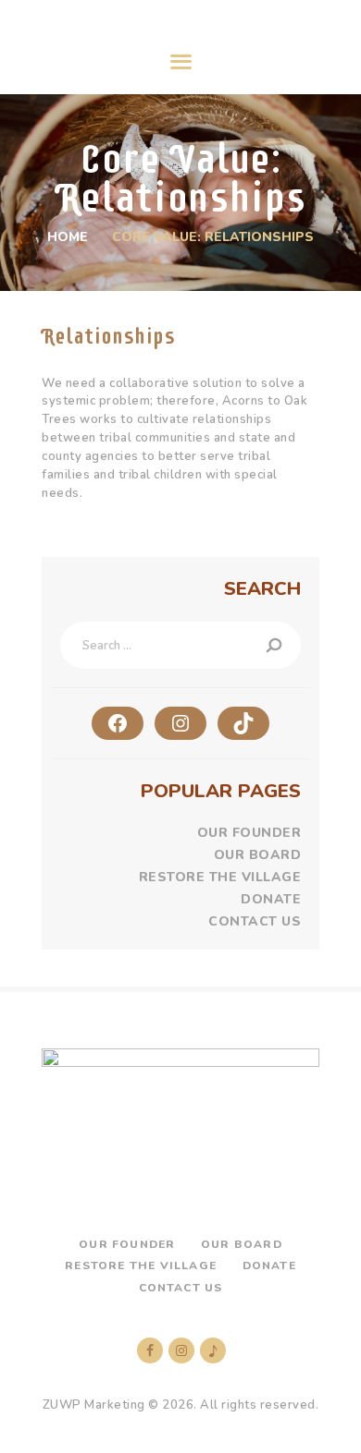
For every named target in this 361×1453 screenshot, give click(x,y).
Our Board (258, 855)
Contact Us (254, 921)
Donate (271, 899)
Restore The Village (220, 877)
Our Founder (249, 833)
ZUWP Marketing (94, 1405)
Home (67, 237)
